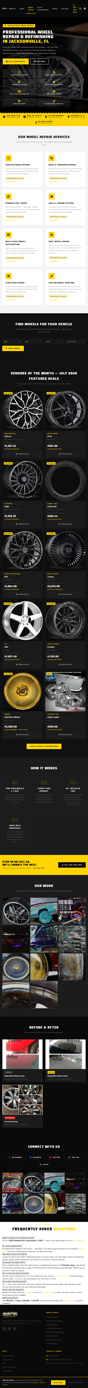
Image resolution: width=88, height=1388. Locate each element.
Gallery (65, 9)
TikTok (46, 1164)
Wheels (12, 9)
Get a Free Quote (17, 61)
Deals (55, 9)
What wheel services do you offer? (14, 1254)
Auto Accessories (43, 8)
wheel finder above (61, 1276)
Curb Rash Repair (52, 1336)
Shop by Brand (7, 1359)
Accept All (58, 1383)
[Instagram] (9, 1329)
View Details (23, 454)
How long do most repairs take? (13, 1262)
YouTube (56, 1157)
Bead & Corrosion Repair (54, 1321)
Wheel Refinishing (52, 1324)
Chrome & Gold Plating (53, 1340)
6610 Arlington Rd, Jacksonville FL (59, 1359)
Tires (21, 9)
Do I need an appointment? (11, 1246)
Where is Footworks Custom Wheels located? (18, 1238)
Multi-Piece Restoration (54, 1328)
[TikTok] (15, 1329)
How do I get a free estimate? (12, 1290)
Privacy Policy (33, 1382)
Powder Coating (51, 1343)
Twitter (75, 1157)
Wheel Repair (31, 8)
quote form (29, 1292)
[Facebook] (4, 1329)
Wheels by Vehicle (8, 1356)
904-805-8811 (75, 9)
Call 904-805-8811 (73, 865)
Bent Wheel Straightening (54, 1332)
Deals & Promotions (9, 1367)
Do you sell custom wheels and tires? (15, 1273)
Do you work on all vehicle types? (14, 1281)
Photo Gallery (6, 1371)
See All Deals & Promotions (44, 746)
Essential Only (76, 1383)
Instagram (17, 1157)
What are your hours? (10, 1298)
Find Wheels (14, 348)
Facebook (37, 1157)
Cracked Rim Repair (52, 1317)
